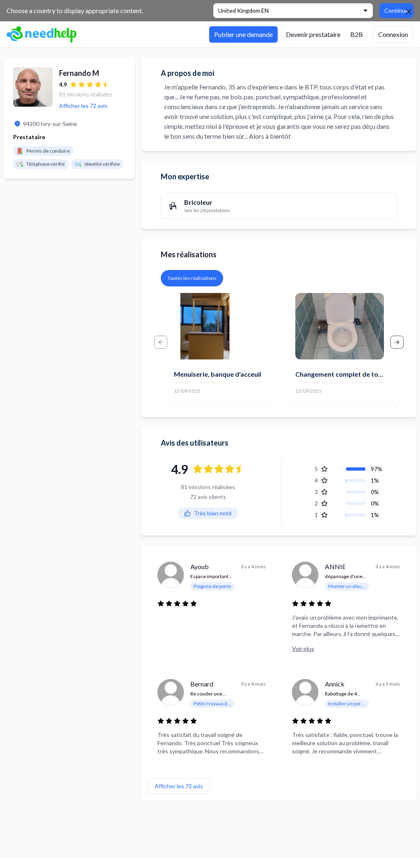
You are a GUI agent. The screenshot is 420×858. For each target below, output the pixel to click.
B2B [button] (356, 34)
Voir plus (303, 648)
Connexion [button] (393, 34)
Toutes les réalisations (192, 278)
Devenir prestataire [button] (313, 34)
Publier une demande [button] (243, 34)
